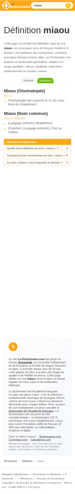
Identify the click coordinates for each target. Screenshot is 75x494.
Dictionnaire (10, 461)
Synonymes (45, 80)
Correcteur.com (18, 439)
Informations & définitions (46, 474)
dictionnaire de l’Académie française (31, 410)
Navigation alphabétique (15, 474)
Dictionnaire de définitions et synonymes (38, 482)
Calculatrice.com (41, 439)
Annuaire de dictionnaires (51, 478)
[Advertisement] (37, 212)
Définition (27, 461)
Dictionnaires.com (50, 436)
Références (26, 478)
